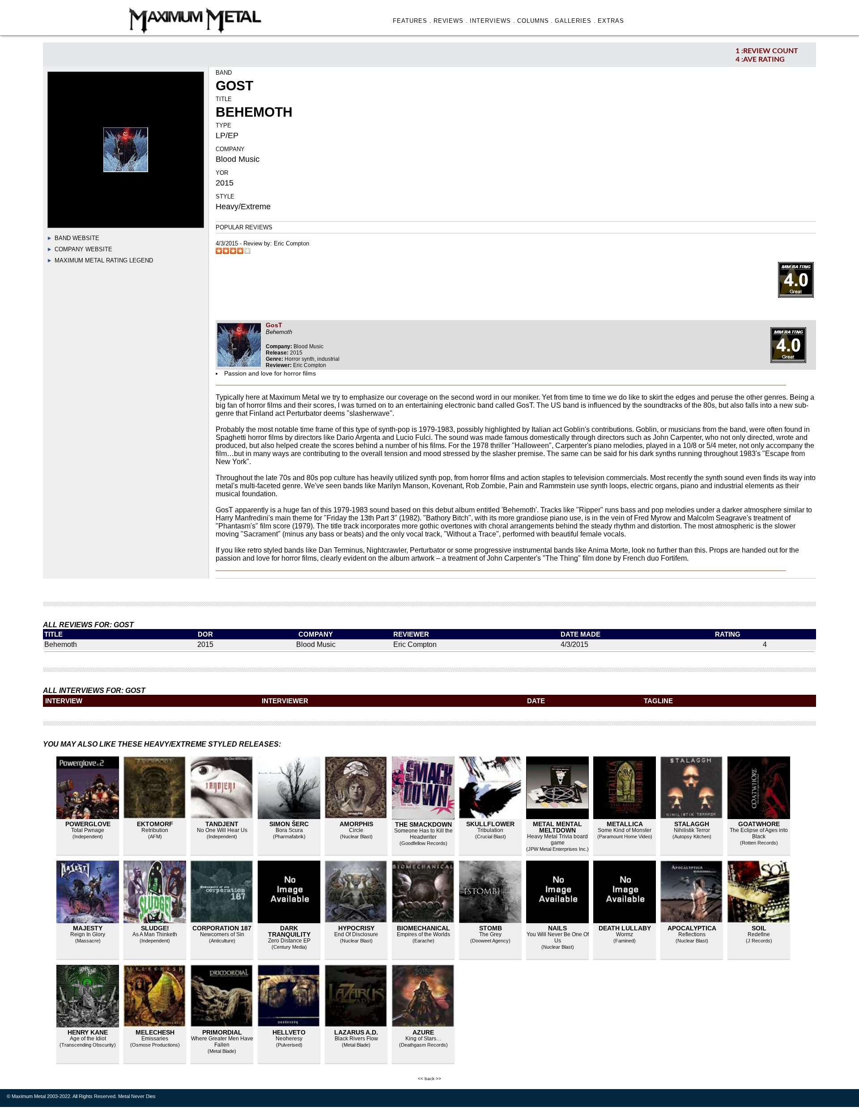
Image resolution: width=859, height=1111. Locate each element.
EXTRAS (611, 20)
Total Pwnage (87, 830)
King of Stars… (423, 1038)
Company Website (83, 249)
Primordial (222, 1032)
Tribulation (490, 830)
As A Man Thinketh (154, 934)
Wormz (624, 934)
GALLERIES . (575, 20)
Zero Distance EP (289, 941)
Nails (557, 928)
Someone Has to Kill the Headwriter (423, 834)
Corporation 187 (221, 928)
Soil (759, 928)
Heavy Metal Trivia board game (557, 839)
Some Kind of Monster (624, 830)
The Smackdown (423, 824)
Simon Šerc (289, 824)
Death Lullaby (625, 928)
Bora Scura (289, 830)
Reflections (692, 934)
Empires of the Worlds (423, 934)
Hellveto (289, 1032)
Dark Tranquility (289, 931)
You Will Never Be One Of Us (558, 937)
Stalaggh (691, 824)
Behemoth (60, 644)
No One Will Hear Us (222, 830)
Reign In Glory (87, 934)
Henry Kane (88, 1032)
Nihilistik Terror (692, 830)
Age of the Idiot (88, 1038)
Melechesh (155, 1032)
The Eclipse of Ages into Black (759, 833)
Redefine (759, 934)
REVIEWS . (451, 20)
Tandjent (221, 824)
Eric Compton (291, 243)
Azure (423, 1032)
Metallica (625, 824)
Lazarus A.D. (356, 1032)
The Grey (490, 934)
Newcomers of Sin (222, 934)
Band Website (77, 238)
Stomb (490, 928)
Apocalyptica (692, 928)
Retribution (154, 830)
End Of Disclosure (356, 934)
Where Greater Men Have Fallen (222, 1041)
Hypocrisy (356, 928)
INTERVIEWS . (492, 20)
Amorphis (356, 824)
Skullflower (490, 824)
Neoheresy (289, 1038)
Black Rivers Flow (356, 1038)
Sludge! (155, 928)
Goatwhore (759, 824)
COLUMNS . (535, 20)
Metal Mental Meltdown (557, 827)
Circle (356, 830)
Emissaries (154, 1038)
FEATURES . (412, 20)
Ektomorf (155, 824)
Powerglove (88, 824)
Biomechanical (423, 928)
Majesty (87, 928)
